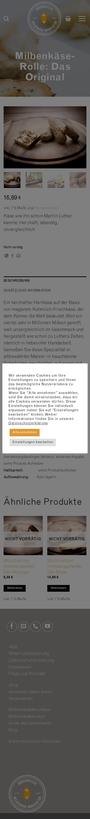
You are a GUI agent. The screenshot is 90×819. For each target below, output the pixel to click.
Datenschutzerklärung (28, 423)
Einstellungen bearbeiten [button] (32, 442)
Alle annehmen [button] (24, 432)
